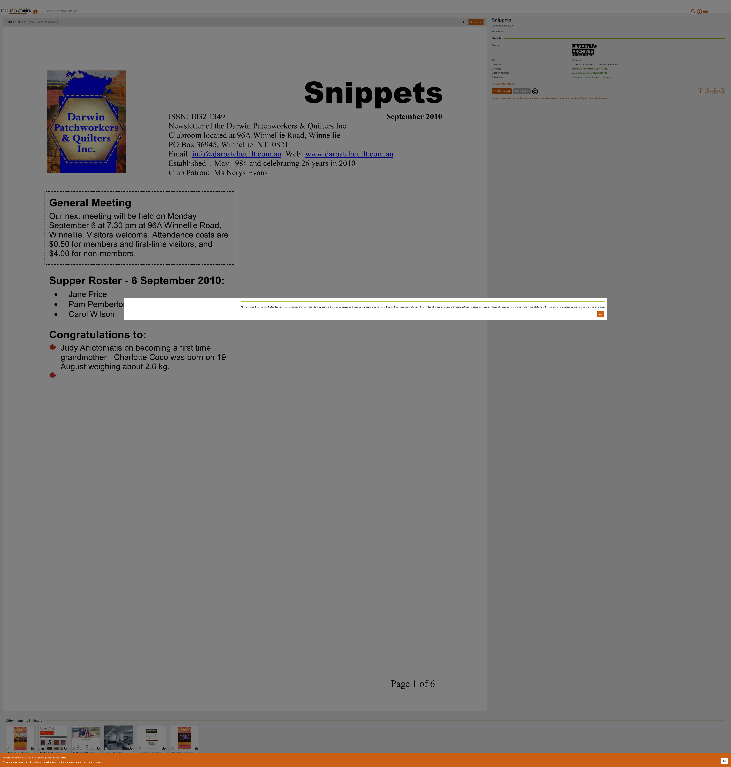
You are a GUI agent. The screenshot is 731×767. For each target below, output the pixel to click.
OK (601, 314)
